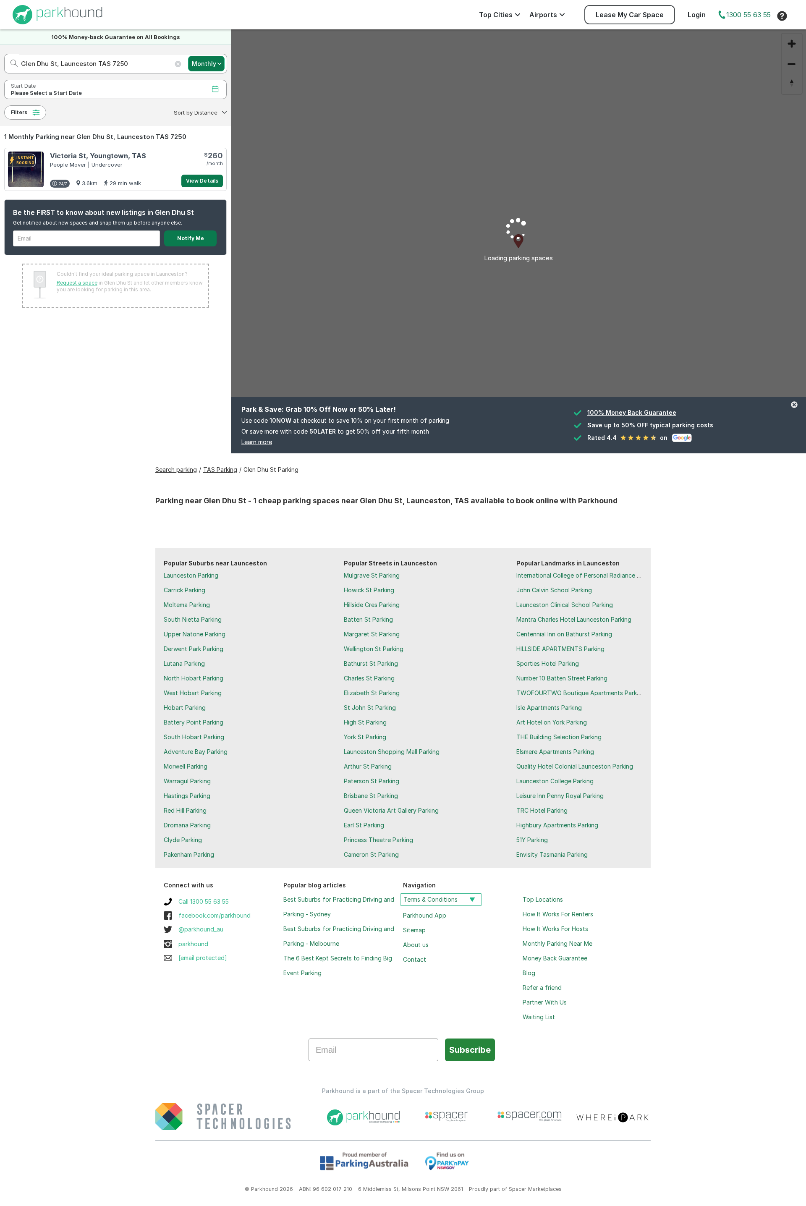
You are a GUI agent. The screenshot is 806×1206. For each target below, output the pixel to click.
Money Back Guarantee (555, 958)
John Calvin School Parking (554, 590)
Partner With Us (545, 1002)
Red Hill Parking (185, 810)
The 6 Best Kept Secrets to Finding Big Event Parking (337, 965)
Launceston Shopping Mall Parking (392, 751)
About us (416, 944)
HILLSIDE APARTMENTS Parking (560, 648)
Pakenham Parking (189, 854)
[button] (199, 112)
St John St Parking (370, 707)
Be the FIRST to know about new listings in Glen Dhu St (103, 212)
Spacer (517, 1189)
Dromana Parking (187, 825)
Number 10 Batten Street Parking (561, 678)
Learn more (256, 441)
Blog (529, 972)
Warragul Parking (187, 781)
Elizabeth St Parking (372, 692)
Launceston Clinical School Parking (564, 604)
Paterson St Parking (371, 781)
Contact (414, 959)
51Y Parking (532, 839)
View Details (202, 181)
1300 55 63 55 (748, 14)
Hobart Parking (185, 707)
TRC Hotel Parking (542, 810)
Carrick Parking (184, 590)
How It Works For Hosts (555, 928)
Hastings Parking (187, 795)
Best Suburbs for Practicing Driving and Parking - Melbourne (338, 936)
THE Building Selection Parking (559, 736)
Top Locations (543, 899)
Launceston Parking (191, 575)
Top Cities (496, 14)
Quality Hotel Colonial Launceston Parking (574, 766)
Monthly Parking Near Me (557, 943)
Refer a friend (542, 987)
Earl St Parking (364, 825)
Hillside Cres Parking (372, 604)
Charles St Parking (369, 678)
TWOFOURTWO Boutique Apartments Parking (580, 692)
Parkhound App (424, 915)
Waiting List (539, 1016)
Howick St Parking (369, 590)
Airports (543, 14)
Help (782, 16)
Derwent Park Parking (193, 648)
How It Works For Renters (558, 914)
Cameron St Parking (371, 854)
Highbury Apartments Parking (557, 825)
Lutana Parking (184, 663)
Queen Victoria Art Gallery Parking (391, 810)
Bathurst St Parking (371, 663)
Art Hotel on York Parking (551, 722)
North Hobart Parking (193, 678)
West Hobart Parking (193, 692)
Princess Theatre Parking (378, 839)
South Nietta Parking (193, 619)
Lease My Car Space (630, 14)
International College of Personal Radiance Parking (586, 575)
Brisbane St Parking (371, 795)
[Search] (11, 63)
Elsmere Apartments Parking (555, 751)
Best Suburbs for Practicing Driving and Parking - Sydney (338, 907)
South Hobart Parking (194, 736)
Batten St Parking (368, 619)
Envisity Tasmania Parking (552, 854)
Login (697, 14)
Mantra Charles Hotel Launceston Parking (573, 619)
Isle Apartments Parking (549, 707)
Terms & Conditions (430, 899)
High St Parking (365, 722)
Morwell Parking (185, 766)
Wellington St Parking (373, 648)
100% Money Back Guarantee (631, 412)
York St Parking (365, 736)
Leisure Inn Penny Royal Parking (560, 795)
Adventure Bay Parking (196, 751)
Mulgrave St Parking (372, 575)
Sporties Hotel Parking (547, 663)
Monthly (204, 63)
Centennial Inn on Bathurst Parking (564, 634)
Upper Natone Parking (194, 634)
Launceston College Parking (555, 781)
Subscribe (470, 1050)
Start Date (23, 86)
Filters (19, 112)
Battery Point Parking (193, 722)
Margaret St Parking (372, 634)
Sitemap (414, 930)
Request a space (77, 283)
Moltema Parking (187, 604)
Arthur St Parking (368, 766)
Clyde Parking (183, 839)
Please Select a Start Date (46, 93)
